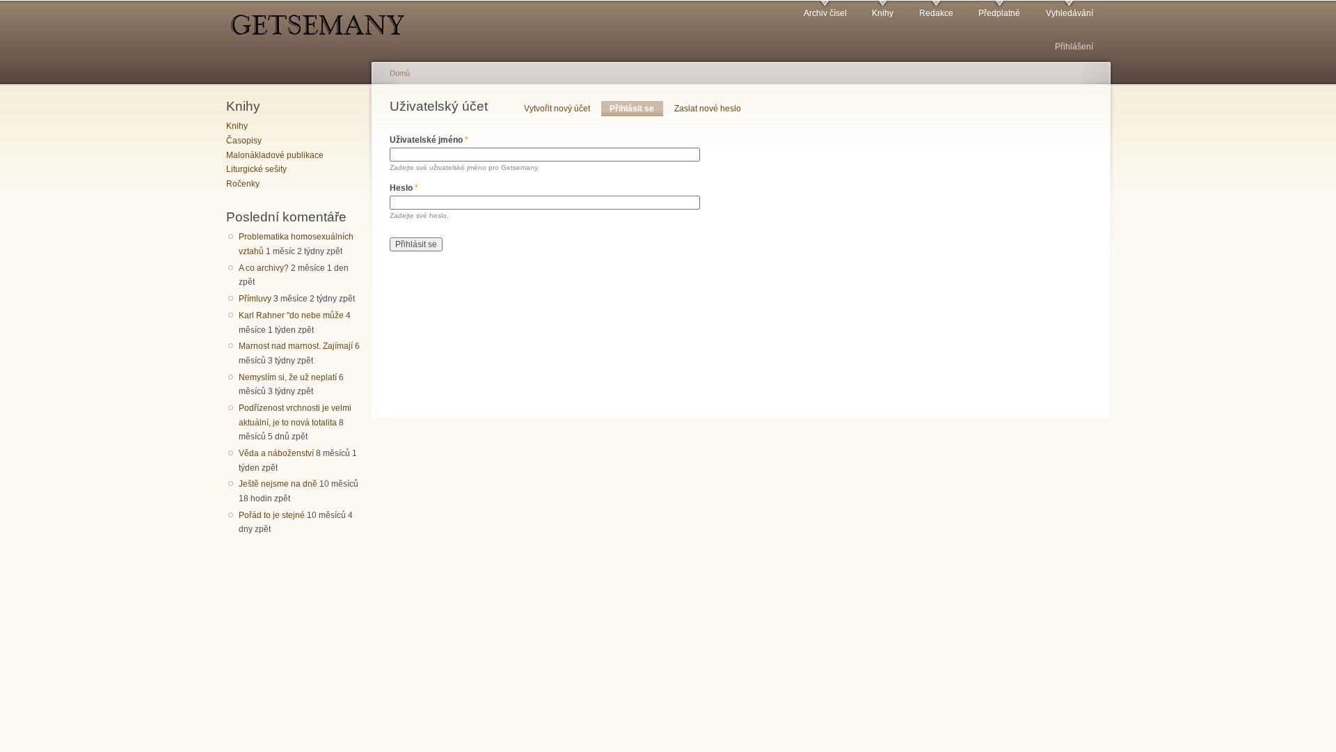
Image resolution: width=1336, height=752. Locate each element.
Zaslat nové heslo (707, 108)
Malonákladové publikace (275, 155)
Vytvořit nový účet (557, 108)
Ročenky (243, 184)
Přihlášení (1074, 47)
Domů (400, 73)
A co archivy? (264, 268)
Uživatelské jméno (429, 140)
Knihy (882, 13)
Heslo (404, 188)
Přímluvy (255, 299)
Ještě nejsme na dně (278, 484)
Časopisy (244, 141)
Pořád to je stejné (272, 515)
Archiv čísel (825, 13)
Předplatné (999, 13)
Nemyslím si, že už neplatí (288, 377)
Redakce (936, 13)
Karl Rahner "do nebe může (291, 315)
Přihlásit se (636, 108)
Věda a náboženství (276, 453)
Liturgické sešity (256, 169)
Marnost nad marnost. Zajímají (296, 346)
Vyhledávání (1069, 13)
